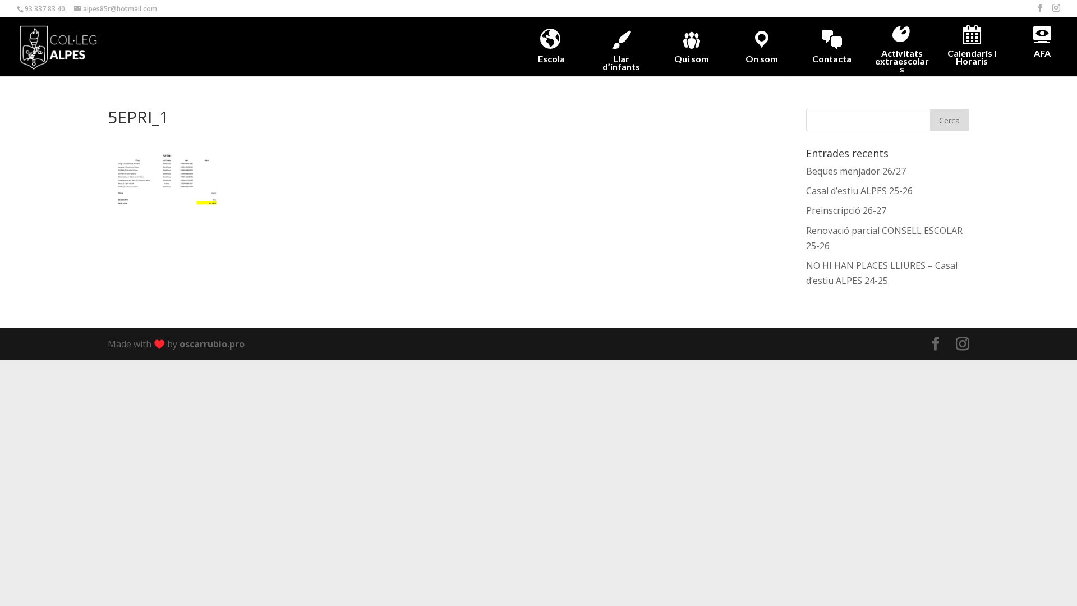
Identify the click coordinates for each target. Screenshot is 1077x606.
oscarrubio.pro (212, 344)
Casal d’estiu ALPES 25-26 (859, 191)
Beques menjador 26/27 (856, 171)
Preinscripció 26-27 (846, 210)
